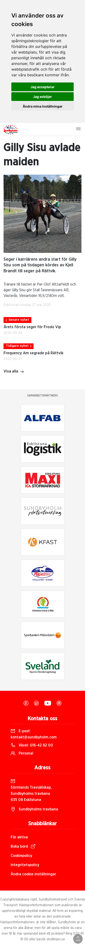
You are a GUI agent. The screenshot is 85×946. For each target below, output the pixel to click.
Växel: (35, 745)
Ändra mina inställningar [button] (43, 106)
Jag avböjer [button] (42, 97)
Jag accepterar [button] (42, 87)
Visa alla (11, 371)
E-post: (34, 734)
